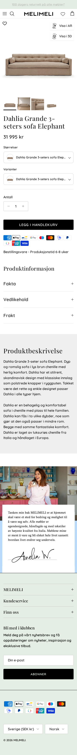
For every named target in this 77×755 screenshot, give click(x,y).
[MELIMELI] (38, 14)
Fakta (9, 283)
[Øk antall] (24, 206)
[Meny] (4, 13)
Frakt (9, 315)
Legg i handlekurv (38, 225)
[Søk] (14, 13)
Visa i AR (65, 26)
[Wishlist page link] (63, 14)
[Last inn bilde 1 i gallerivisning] (38, 57)
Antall (8, 197)
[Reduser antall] (7, 206)
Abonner (39, 674)
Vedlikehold (15, 299)
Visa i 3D (65, 36)
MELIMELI (19, 740)
